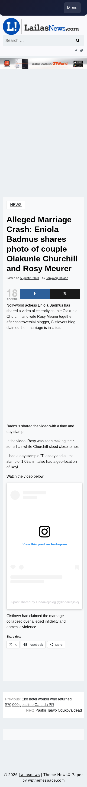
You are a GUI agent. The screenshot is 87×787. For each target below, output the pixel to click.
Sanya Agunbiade (57, 278)
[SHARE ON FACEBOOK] (35, 294)
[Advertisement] (43, 131)
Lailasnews (29, 775)
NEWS (16, 205)
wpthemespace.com (46, 780)
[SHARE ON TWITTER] (65, 294)
